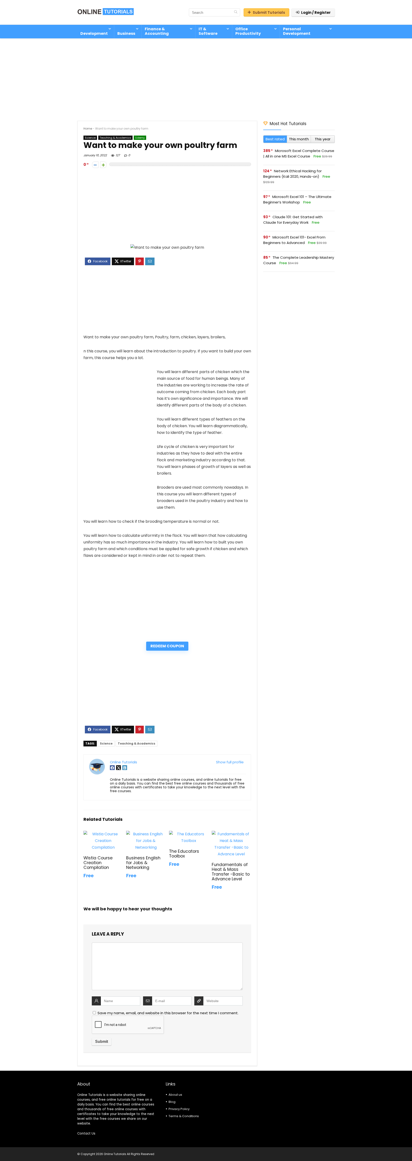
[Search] (235, 12)
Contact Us (86, 1133)
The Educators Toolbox (184, 853)
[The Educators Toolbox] (188, 834)
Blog (172, 1102)
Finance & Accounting (157, 31)
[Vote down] (95, 165)
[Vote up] (103, 165)
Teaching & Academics (115, 138)
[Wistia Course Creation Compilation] (103, 834)
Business (126, 33)
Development (94, 33)
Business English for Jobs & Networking (143, 862)
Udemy (140, 138)
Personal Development (296, 31)
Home (87, 129)
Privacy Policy (179, 1109)
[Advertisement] (206, 77)
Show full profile (230, 762)
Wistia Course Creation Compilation (98, 862)
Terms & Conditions (184, 1116)
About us (175, 1094)
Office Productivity (248, 31)
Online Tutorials (123, 762)
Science (90, 138)
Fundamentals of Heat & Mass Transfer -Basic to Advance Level (231, 872)
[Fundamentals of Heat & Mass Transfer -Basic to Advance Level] (231, 834)
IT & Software (208, 31)
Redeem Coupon (167, 646)
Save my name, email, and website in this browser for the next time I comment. (168, 1012)
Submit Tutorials (269, 12)
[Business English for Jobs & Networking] (145, 834)
